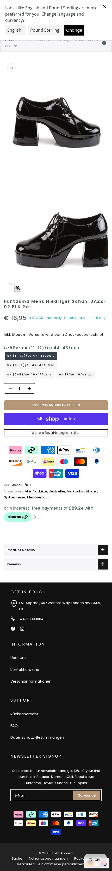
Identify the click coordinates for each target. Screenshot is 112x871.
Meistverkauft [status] (38, 497)
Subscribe (87, 795)
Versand (37, 334)
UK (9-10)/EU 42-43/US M (30, 365)
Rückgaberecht (24, 714)
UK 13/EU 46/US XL (75, 374)
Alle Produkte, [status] (26, 491)
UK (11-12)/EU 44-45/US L (30, 356)
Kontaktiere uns (24, 669)
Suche (17, 858)
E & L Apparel (62, 853)
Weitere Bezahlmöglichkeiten (56, 432)
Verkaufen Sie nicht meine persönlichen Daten (56, 864)
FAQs (15, 725)
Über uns (18, 657)
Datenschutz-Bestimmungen (37, 737)
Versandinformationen (31, 681)
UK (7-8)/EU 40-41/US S (29, 374)
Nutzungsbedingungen (48, 858)
